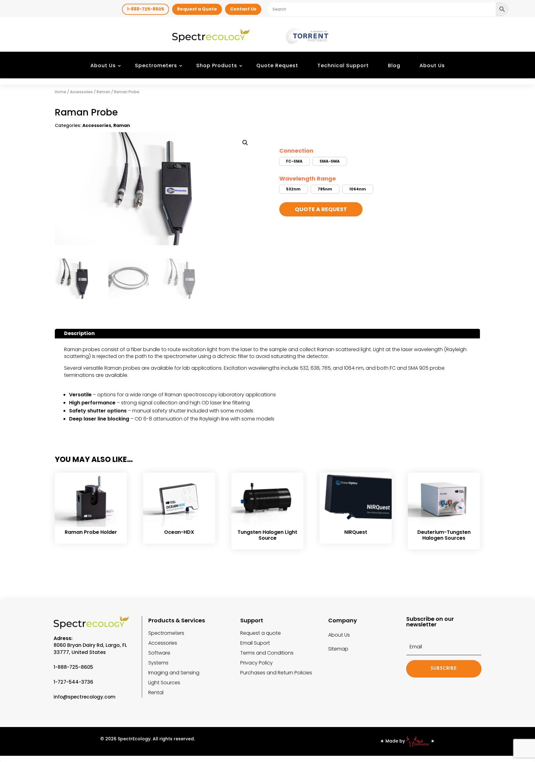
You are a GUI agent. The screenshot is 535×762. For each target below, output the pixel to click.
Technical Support (343, 65)
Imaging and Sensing (173, 672)
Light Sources (164, 682)
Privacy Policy (256, 662)
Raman (103, 91)
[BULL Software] (417, 741)
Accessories (81, 91)
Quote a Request (321, 209)
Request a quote (260, 633)
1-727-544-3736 (73, 682)
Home (60, 91)
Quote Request (277, 65)
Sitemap (338, 648)
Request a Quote (197, 9)
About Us (103, 65)
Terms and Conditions (267, 652)
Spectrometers (156, 65)
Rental (155, 692)
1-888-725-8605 (145, 9)
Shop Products (216, 65)
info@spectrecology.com (84, 697)
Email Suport (255, 643)
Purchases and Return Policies (276, 672)
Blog (394, 65)
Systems (158, 662)
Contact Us (243, 9)
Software (159, 652)
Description (79, 333)
